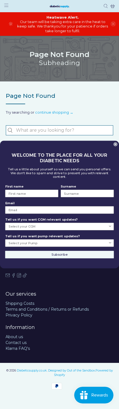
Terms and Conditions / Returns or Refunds (47, 309)
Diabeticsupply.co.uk (32, 370)
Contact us (16, 342)
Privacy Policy (19, 315)
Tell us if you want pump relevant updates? (42, 236)
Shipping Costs (20, 303)
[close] (113, 24)
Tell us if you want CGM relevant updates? (41, 220)
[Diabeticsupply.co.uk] (59, 6)
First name (14, 187)
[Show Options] (110, 226)
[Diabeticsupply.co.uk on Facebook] (13, 276)
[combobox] (59, 130)
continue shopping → (54, 112)
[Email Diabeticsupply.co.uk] (8, 276)
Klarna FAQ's (18, 348)
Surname (68, 187)
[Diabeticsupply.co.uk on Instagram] (19, 276)
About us (14, 336)
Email (10, 203)
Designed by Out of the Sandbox (71, 370)
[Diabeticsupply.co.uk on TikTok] (25, 276)
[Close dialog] (115, 144)
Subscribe (59, 254)
